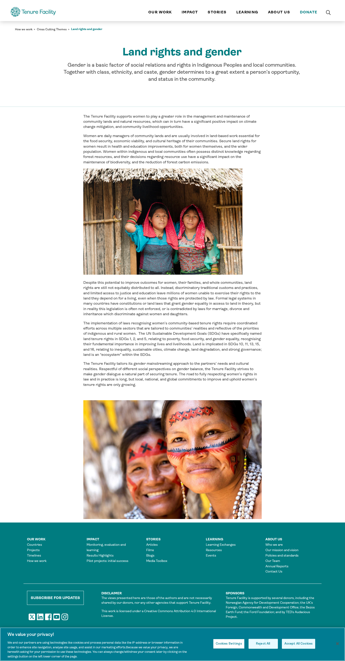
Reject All (263, 643)
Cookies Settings (229, 643)
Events (211, 555)
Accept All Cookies (298, 643)
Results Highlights (100, 555)
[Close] (337, 643)
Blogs (150, 555)
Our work (160, 12)
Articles (152, 544)
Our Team (272, 561)
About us (279, 12)
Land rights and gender (86, 29)
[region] (172, 644)
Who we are (274, 544)
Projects (33, 550)
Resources (214, 550)
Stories (217, 12)
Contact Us (273, 571)
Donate (309, 12)
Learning (247, 12)
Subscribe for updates (55, 598)
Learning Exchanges (221, 544)
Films (150, 550)
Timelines (34, 555)
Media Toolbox (156, 561)
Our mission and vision (282, 550)
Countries (34, 544)
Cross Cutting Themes (52, 29)
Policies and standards (282, 555)
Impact (190, 12)
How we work (23, 29)
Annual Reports (276, 566)
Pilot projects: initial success (107, 561)
